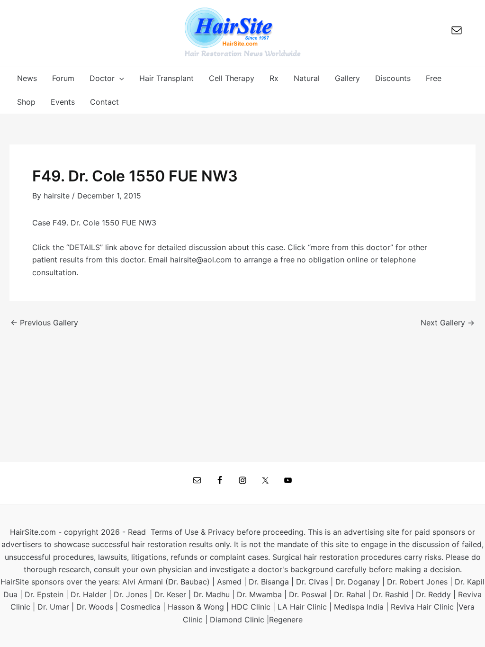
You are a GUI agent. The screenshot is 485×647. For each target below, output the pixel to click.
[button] (119, 78)
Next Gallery (448, 322)
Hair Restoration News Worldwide (243, 53)
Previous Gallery (44, 322)
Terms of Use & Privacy (192, 532)
